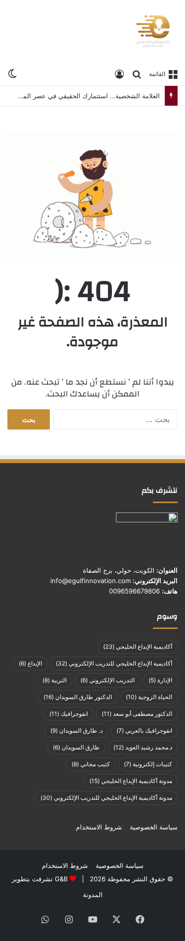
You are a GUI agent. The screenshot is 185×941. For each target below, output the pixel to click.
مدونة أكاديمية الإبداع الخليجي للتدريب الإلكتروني (106, 797)
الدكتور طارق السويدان (77, 697)
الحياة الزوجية (149, 697)
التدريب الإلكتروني (107, 680)
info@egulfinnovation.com (90, 581)
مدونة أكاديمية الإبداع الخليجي (130, 780)
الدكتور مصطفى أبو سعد (137, 713)
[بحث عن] (137, 73)
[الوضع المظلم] (12, 73)
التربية (54, 680)
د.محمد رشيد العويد (142, 747)
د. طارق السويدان (76, 730)
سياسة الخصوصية (154, 827)
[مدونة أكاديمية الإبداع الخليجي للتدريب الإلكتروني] (153, 31)
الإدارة (160, 680)
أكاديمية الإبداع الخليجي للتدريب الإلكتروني (114, 663)
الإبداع (30, 663)
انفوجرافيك (68, 713)
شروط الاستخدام (99, 827)
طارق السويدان (76, 747)
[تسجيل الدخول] (119, 73)
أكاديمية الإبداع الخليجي (137, 646)
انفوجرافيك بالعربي (144, 730)
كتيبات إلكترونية (148, 764)
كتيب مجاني (91, 764)
